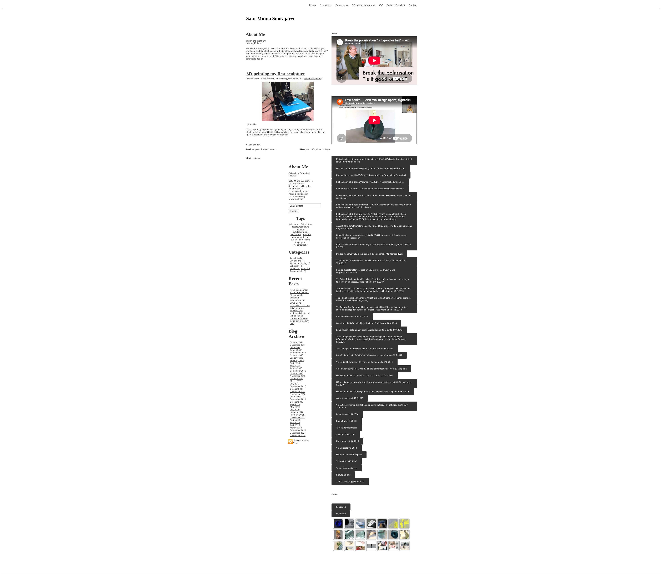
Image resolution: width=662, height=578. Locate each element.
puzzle (294, 239)
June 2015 (295, 347)
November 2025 (297, 435)
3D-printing (254, 144)
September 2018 (298, 399)
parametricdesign (300, 237)
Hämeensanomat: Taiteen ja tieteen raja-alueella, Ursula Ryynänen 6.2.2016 (372, 391)
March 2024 (296, 427)
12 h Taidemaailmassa (346, 427)
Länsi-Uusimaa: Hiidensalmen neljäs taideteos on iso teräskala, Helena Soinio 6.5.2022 (373, 245)
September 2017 (298, 386)
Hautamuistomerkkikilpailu (349, 454)
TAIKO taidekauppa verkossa (350, 481)
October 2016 (296, 373)
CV (381, 5)
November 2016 (297, 376)
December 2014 (297, 345)
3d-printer (294, 224)
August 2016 (296, 368)
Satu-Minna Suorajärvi (270, 18)
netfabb (307, 234)
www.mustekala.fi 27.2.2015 (349, 398)
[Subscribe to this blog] (290, 441)
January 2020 (297, 412)
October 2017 (296, 389)
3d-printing (306, 224)
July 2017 (294, 383)
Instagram (341, 513)
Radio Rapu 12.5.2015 (346, 421)
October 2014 (296, 342)
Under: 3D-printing (313, 78)
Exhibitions (326, 5)
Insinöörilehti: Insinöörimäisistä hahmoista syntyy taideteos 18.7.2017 (369, 355)
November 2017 (297, 391)
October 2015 (296, 355)
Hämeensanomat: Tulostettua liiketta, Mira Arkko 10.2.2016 (364, 375)
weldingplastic (301, 245)
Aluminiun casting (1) (300, 263)
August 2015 (296, 350)
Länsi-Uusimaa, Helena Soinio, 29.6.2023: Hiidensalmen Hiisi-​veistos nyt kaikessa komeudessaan (371, 236)
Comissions (341, 5)
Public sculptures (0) (300, 268)
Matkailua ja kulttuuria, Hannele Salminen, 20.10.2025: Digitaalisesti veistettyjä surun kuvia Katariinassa (374, 160)
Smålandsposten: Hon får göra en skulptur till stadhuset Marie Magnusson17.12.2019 (365, 271)
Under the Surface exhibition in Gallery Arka (299, 321)
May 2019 (295, 407)
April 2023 (295, 425)
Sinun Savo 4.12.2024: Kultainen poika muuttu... (300, 305)
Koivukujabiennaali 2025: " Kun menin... (299, 291)
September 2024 (298, 430)
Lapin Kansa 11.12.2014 (347, 414)
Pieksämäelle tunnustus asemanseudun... (298, 298)
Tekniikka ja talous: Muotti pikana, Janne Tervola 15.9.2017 (364, 348)
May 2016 (295, 365)
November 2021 (297, 417)
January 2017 (296, 378)
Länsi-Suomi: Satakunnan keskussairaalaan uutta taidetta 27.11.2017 (369, 330)
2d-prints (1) (296, 258)
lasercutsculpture (300, 226)
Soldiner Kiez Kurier (345, 434)
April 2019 (295, 404)
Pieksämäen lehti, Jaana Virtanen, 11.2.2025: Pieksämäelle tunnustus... (370, 182)
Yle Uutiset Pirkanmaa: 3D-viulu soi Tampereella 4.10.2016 (364, 362)
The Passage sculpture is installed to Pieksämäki (299, 313)
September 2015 (298, 352)
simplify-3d (300, 242)
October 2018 (296, 402)
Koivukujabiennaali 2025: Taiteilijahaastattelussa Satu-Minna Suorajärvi (371, 175)
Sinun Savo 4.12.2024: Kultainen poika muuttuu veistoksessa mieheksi (370, 188)
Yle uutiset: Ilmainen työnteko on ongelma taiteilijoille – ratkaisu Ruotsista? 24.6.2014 (372, 406)
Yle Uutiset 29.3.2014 (346, 448)
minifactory (295, 234)
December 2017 (297, 394)
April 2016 (295, 363)
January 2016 (296, 358)
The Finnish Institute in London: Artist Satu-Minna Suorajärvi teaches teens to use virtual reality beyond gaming (373, 299)
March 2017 (296, 381)
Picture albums (343, 474)
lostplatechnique (301, 232)
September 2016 (298, 370)
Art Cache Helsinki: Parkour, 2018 (352, 316)
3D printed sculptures (363, 5)
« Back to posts (253, 158)
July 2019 (294, 409)
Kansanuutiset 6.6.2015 (347, 441)
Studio (412, 5)
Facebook (341, 507)
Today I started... (261, 149)
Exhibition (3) (296, 266)
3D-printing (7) (297, 260)
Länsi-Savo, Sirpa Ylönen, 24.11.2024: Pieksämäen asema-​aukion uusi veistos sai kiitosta (374, 196)
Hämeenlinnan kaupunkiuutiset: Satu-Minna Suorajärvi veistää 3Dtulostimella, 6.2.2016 (374, 383)
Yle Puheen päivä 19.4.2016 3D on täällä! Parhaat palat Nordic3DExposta (371, 368)
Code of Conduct (396, 5)
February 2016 (297, 360)
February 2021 (297, 414)
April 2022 (295, 420)
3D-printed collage (315, 149)
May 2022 (295, 422)
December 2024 (298, 433)
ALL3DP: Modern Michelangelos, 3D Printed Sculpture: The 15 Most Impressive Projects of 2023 (374, 227)
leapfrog (300, 229)
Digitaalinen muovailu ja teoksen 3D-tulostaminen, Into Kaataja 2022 (369, 254)
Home (312, 5)
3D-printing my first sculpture (276, 73)
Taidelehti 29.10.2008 (346, 461)
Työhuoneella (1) (298, 271)
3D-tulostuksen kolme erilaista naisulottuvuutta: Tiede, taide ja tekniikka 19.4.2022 (371, 261)
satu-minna (304, 239)
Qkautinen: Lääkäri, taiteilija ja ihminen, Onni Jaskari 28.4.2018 (366, 323)
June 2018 (295, 396)
